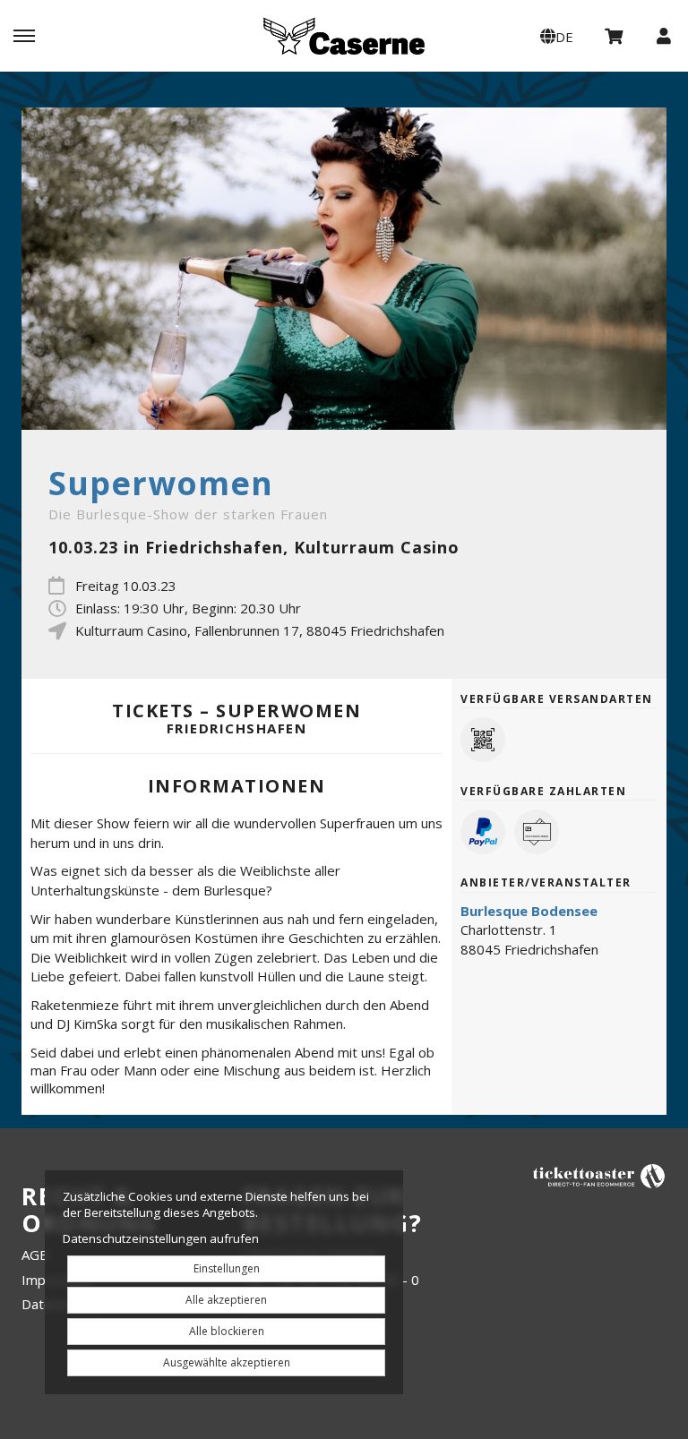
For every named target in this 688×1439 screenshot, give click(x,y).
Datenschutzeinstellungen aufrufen (161, 1238)
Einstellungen (227, 1268)
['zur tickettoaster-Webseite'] (599, 1175)
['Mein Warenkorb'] (614, 35)
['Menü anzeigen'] (24, 35)
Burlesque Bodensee (529, 911)
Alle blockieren (226, 1331)
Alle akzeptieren (226, 1299)
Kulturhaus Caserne (344, 35)
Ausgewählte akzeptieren (226, 1362)
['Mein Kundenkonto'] (664, 35)
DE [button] (564, 36)
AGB (35, 1254)
